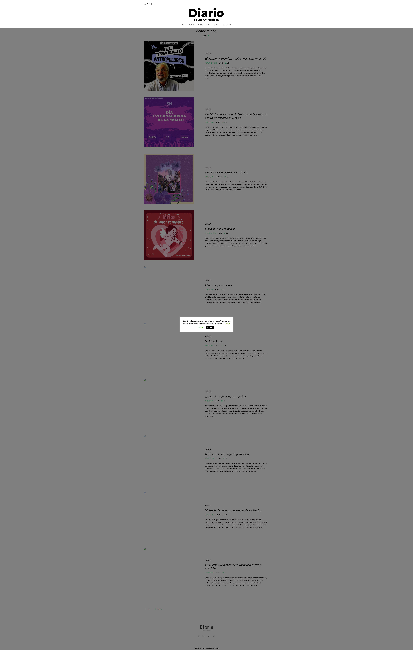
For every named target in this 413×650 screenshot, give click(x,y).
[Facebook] (151, 4)
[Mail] (148, 4)
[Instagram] (145, 4)
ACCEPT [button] (210, 327)
